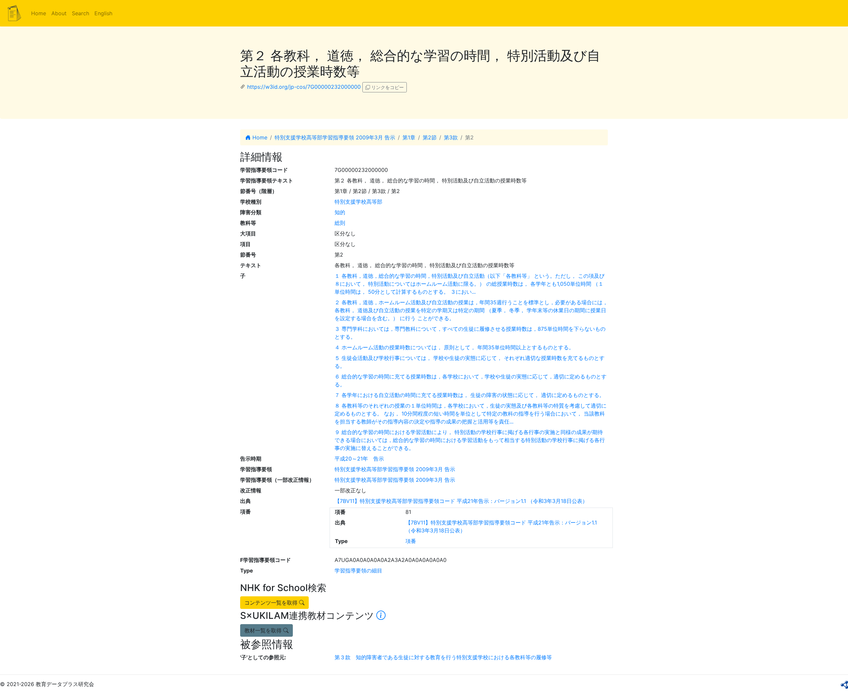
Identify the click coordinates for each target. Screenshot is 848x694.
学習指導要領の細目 (358, 570)
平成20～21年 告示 (359, 458)
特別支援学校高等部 (358, 201)
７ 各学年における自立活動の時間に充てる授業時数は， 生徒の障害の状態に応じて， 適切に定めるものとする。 (470, 395)
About (59, 13)
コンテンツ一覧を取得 (271, 602)
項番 (410, 541)
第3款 (451, 137)
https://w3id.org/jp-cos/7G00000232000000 (304, 86)
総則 (340, 223)
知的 (340, 212)
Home (38, 13)
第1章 (408, 137)
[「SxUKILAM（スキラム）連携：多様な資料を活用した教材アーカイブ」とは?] (381, 615)
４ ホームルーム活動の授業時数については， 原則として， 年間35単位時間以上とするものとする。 (454, 347)
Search (80, 13)
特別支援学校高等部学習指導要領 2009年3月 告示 (335, 137)
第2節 (430, 137)
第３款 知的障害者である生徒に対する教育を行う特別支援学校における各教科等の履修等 (443, 657)
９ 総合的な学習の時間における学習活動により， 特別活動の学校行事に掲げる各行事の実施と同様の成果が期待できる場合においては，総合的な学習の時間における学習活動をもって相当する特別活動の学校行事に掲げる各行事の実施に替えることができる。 (470, 440)
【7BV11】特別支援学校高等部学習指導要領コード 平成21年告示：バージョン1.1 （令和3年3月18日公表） (461, 501)
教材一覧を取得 (263, 630)
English (103, 13)
